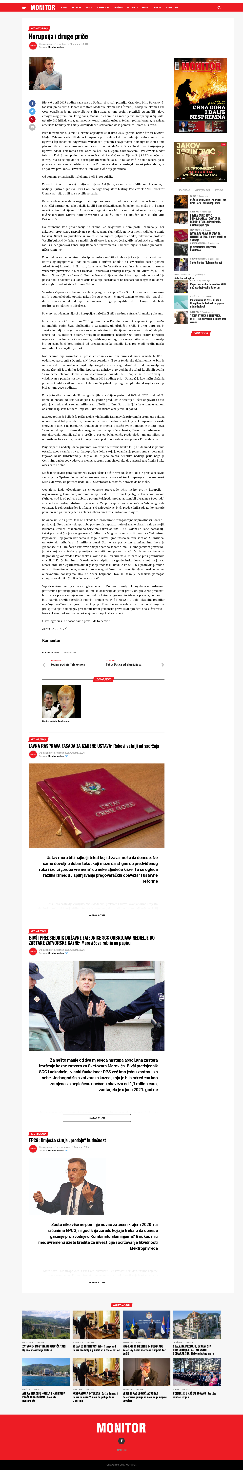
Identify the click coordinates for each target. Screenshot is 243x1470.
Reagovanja (172, 7)
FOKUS (89, 7)
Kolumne (76, 7)
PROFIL (145, 7)
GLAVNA (64, 7)
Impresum (122, 1450)
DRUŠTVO (118, 7)
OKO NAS (157, 7)
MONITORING (103, 7)
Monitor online (56, 47)
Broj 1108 (70, 653)
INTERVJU (131, 7)
